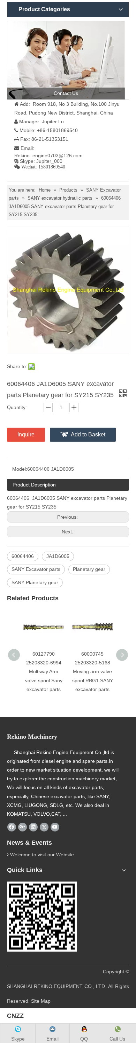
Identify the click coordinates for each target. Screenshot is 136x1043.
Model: (19, 469)
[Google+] (22, 826)
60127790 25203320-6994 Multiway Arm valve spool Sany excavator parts (43, 671)
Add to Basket (88, 434)
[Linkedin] (33, 826)
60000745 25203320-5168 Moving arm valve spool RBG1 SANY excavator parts (92, 671)
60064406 (23, 556)
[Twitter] (44, 826)
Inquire (26, 434)
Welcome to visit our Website (42, 854)
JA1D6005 (57, 556)
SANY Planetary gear (35, 582)
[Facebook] (11, 826)
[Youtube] (55, 826)
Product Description (34, 485)
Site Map (41, 1001)
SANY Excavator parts (36, 569)
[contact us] (66, 60)
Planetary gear (89, 569)
